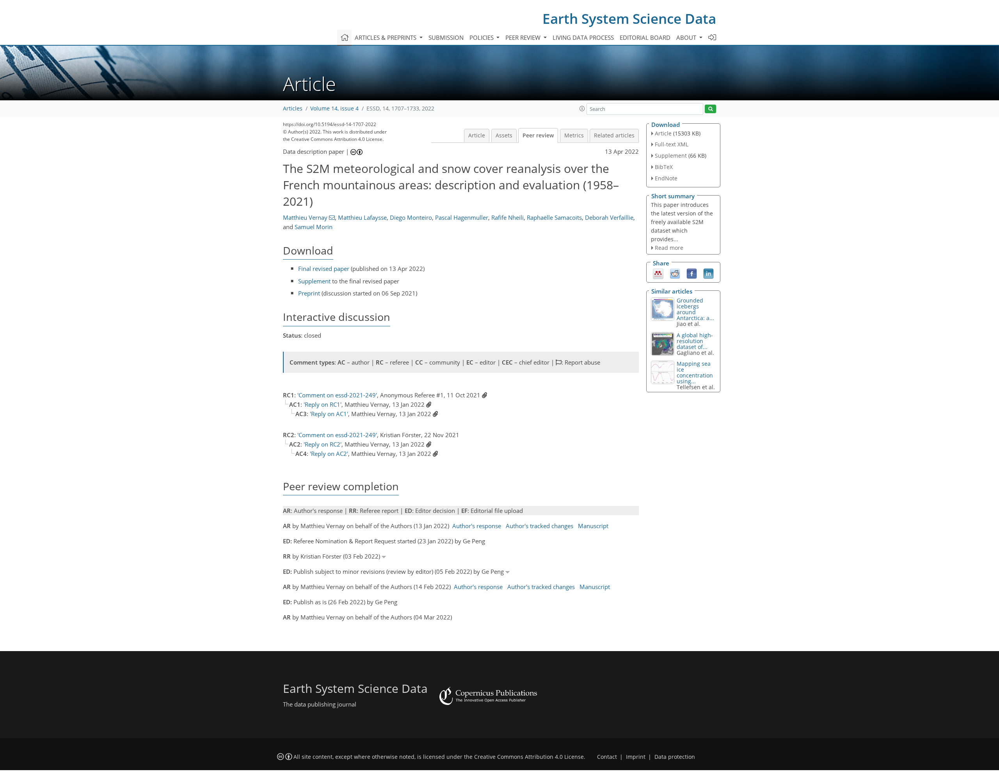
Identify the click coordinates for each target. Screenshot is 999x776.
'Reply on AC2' (329, 453)
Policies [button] (482, 37)
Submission (446, 37)
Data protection (674, 756)
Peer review (538, 135)
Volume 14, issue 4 (334, 108)
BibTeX (664, 167)
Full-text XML (671, 144)
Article (476, 135)
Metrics (574, 135)
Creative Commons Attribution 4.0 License (529, 756)
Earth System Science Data (629, 18)
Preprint (309, 293)
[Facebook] (691, 273)
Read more (669, 247)
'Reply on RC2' (322, 444)
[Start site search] (710, 109)
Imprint (635, 756)
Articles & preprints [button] (386, 37)
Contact (607, 756)
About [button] (687, 37)
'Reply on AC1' (329, 414)
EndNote (666, 178)
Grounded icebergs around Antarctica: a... (695, 309)
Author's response (476, 526)
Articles (292, 108)
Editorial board (645, 37)
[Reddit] (675, 273)
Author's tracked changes (539, 526)
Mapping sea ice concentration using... (695, 372)
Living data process (583, 37)
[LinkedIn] (708, 273)
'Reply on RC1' (322, 404)
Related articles (614, 135)
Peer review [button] (523, 37)
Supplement (314, 281)
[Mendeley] (658, 273)
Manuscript (593, 526)
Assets (504, 135)
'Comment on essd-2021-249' (337, 395)
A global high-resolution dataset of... (695, 341)
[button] (582, 108)
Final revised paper (323, 268)
